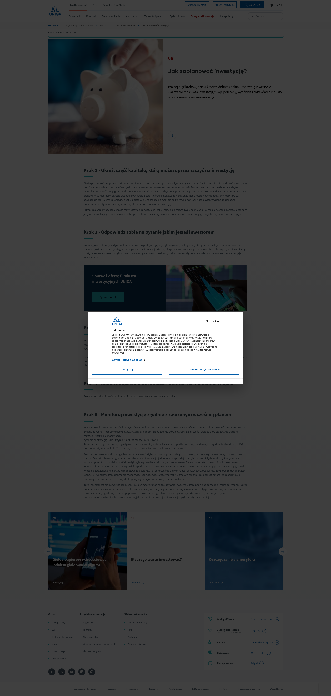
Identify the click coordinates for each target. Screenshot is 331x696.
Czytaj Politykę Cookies (127, 359)
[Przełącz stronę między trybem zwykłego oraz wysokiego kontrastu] (207, 321)
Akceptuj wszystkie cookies (204, 369)
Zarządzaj (127, 369)
